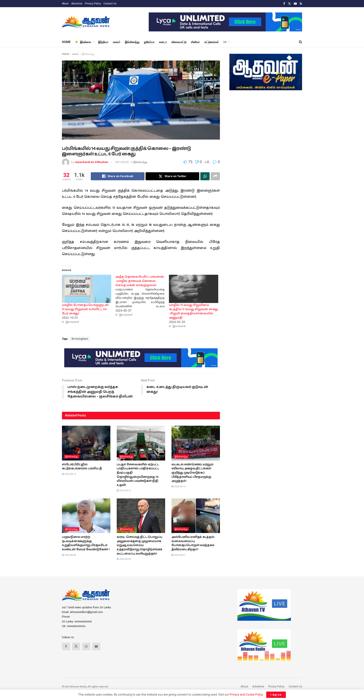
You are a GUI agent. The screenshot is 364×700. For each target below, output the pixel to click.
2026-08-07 (179, 555)
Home (65, 53)
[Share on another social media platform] (215, 176)
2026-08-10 (125, 490)
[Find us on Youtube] (295, 3)
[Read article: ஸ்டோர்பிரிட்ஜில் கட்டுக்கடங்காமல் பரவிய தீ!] (86, 443)
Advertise (76, 3)
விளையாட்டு (178, 42)
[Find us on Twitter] (289, 3)
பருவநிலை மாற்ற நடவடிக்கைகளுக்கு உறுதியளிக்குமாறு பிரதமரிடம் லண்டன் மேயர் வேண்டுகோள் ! (86, 543)
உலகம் (116, 42)
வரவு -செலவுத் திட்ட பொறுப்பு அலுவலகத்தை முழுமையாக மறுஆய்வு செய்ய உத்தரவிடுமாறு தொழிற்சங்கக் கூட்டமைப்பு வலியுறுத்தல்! (139, 545)
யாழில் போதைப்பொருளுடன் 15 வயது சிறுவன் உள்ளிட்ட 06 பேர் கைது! (85, 309)
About (65, 3)
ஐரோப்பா (149, 42)
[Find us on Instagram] (86, 646)
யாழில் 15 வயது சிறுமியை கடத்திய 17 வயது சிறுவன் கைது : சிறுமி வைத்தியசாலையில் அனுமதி (193, 311)
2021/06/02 (122, 162)
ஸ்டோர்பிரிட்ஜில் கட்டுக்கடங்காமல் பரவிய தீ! (82, 466)
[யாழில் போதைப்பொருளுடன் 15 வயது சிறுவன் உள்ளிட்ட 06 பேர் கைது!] (86, 289)
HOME (66, 42)
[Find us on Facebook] (284, 3)
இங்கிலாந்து (132, 42)
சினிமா (195, 42)
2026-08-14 (70, 474)
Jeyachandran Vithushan (91, 162)
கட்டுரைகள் (211, 42)
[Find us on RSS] (301, 3)
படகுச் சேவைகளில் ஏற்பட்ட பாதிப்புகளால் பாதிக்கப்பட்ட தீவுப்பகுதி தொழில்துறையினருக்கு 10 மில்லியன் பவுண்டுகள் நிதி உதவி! (138, 474)
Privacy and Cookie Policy (246, 694)
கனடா (163, 42)
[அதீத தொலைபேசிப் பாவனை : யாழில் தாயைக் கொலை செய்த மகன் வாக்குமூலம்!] (142, 296)
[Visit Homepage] (86, 22)
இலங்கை (85, 42)
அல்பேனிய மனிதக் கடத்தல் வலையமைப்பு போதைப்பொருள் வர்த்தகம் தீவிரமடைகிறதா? (192, 543)
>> (225, 42)
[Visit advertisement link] (225, 21)
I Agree (276, 694)
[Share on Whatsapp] (205, 176)
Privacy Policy (93, 3)
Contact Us (109, 3)
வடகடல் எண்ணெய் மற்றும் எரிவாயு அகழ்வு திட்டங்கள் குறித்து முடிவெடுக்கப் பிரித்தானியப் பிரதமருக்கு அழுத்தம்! (192, 472)
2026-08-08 (70, 555)
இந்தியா (103, 42)
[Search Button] (300, 42)
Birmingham (80, 338)
